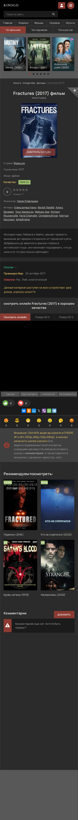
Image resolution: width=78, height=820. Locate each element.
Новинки (23, 22)
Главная (7, 22)
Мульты (70, 22)
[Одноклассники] (29, 411)
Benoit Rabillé (46, 207)
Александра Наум (25, 207)
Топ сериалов (39, 30)
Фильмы (39, 22)
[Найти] (53, 14)
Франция (19, 163)
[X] (39, 411)
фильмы (41, 83)
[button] (30, 74)
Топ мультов (65, 30)
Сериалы (55, 22)
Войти (61, 5)
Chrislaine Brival (48, 215)
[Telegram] (54, 411)
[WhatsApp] (49, 411)
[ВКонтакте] (24, 411)
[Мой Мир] (34, 411)
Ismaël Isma (23, 219)
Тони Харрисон (24, 211)
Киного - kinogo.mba (24, 83)
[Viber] (44, 411)
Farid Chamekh (28, 215)
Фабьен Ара (42, 211)
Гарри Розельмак (27, 201)
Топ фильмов (13, 30)
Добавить (64, 614)
